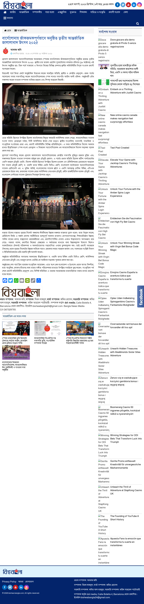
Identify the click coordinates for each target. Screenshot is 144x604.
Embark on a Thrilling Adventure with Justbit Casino (125, 91)
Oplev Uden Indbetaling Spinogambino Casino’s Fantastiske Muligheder (122, 302)
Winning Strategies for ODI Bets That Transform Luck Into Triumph (126, 439)
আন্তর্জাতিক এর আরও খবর (14, 316)
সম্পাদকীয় (37, 12)
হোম (8, 30)
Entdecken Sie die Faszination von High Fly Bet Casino (126, 220)
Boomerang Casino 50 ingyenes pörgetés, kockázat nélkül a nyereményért (125, 411)
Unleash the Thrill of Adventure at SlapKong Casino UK (126, 490)
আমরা (20, 581)
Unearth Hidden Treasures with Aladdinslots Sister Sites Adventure (125, 352)
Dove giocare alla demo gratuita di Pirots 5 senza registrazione (123, 43)
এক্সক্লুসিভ (62, 12)
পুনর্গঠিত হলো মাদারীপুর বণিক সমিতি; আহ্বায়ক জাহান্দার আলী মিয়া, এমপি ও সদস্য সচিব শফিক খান (124, 70)
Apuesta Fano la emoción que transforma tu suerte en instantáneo (125, 542)
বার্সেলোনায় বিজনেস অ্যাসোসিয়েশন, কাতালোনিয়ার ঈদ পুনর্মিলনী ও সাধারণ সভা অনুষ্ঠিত (14, 366)
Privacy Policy (9, 581)
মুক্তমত (73, 12)
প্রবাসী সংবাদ (114, 12)
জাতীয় (13, 12)
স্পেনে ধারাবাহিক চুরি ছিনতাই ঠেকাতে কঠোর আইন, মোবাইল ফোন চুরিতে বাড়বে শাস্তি (14, 341)
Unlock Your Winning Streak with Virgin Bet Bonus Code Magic (125, 246)
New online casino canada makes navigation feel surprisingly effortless (123, 118)
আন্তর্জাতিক (24, 12)
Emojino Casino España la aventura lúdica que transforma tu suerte (123, 276)
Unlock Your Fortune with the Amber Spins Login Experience (125, 192)
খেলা (126, 12)
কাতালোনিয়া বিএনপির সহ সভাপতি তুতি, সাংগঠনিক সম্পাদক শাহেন (45, 341)
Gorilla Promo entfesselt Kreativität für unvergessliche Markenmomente (125, 464)
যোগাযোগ (29, 581)
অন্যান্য (9, 18)
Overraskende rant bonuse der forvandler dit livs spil (126, 325)
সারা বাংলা (49, 12)
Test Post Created (119, 147)
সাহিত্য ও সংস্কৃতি (97, 12)
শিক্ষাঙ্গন (83, 12)
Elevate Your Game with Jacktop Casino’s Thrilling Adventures (123, 163)
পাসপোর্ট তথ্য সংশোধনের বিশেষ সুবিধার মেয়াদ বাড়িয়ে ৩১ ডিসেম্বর (125, 82)
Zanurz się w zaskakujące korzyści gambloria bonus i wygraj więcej (124, 381)
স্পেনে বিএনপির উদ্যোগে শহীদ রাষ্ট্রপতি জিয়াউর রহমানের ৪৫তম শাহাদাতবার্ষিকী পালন (79, 341)
